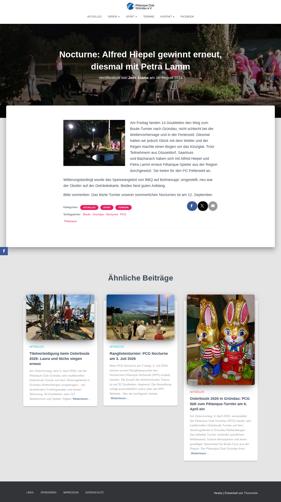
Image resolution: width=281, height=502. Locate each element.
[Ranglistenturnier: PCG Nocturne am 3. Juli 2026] (140, 317)
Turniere (123, 207)
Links (30, 492)
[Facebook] (4, 251)
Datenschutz (94, 492)
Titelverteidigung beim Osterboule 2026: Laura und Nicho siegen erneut (59, 358)
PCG (123, 214)
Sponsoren (48, 492)
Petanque (70, 221)
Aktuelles (94, 16)
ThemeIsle (251, 493)
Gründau (98, 214)
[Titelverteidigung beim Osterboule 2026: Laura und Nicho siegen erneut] (60, 317)
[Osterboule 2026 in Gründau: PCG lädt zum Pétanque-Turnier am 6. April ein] (221, 339)
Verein (113, 16)
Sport (130, 16)
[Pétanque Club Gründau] (140, 7)
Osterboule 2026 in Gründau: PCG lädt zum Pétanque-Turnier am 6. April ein (220, 403)
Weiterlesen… (82, 398)
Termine (148, 16)
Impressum (70, 492)
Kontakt (166, 16)
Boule (87, 214)
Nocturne (112, 214)
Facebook (187, 16)
